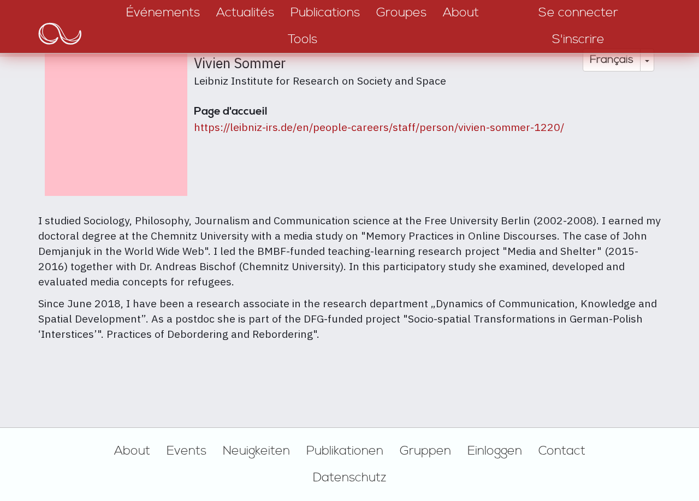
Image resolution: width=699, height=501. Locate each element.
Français (611, 60)
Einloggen (494, 451)
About (132, 451)
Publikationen (344, 451)
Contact (561, 451)
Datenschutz (350, 477)
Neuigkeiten (256, 451)
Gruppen (425, 451)
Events (186, 451)
